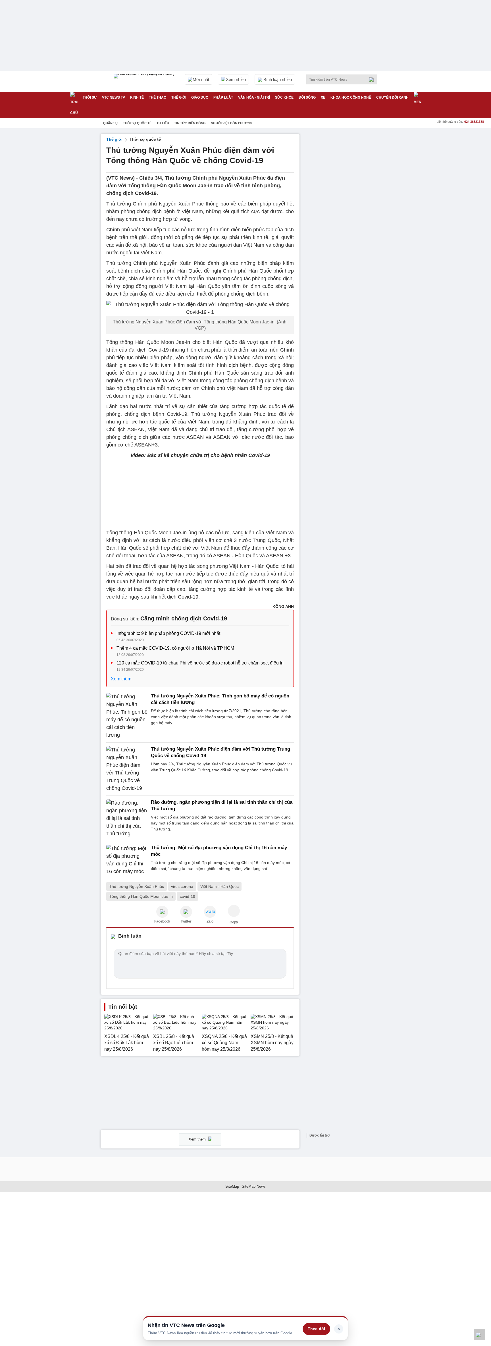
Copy (234, 922)
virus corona (182, 886)
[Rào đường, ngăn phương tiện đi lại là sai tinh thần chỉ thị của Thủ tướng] (126, 818)
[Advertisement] (347, 219)
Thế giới (178, 97)
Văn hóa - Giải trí (254, 97)
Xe (323, 97)
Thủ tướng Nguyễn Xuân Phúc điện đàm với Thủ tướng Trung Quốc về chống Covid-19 (220, 752)
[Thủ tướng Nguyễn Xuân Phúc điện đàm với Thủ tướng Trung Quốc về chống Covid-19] (126, 769)
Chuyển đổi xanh (392, 97)
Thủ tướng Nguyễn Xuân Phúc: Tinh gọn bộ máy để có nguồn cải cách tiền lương (220, 699)
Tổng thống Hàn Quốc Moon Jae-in (141, 896)
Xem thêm (121, 678)
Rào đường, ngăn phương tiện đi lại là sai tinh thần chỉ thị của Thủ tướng (221, 805)
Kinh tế (137, 97)
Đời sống (307, 97)
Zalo (210, 921)
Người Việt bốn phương (231, 123)
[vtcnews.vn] (162, 912)
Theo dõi (316, 1328)
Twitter (186, 921)
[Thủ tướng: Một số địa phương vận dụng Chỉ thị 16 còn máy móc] (126, 860)
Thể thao (157, 97)
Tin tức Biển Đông (190, 123)
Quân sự (110, 123)
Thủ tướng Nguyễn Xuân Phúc (136, 886)
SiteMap (232, 1186)
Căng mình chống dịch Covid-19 (183, 618)
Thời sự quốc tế (137, 123)
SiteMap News (254, 1186)
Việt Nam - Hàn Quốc (219, 886)
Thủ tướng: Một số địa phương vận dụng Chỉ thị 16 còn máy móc (219, 851)
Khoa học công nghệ (350, 97)
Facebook (162, 921)
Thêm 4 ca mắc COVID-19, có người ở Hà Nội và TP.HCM (175, 648)
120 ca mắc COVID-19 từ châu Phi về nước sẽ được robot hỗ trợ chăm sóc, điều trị (200, 662)
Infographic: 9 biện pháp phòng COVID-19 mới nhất (168, 633)
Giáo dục (199, 97)
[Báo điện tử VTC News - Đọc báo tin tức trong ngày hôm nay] (145, 81)
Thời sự (90, 97)
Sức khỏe (284, 97)
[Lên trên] (479, 1334)
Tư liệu (163, 123)
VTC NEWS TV (113, 97)
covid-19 (187, 896)
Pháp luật (223, 97)
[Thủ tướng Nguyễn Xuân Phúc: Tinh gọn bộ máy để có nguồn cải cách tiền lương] (126, 716)
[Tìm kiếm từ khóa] (373, 79)
